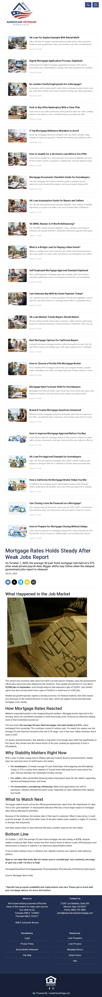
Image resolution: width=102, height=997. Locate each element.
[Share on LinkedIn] (20, 582)
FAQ (75, 961)
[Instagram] (53, 988)
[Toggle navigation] (95, 4)
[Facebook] (49, 988)
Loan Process (74, 944)
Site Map (27, 955)
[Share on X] (14, 582)
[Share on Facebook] (8, 582)
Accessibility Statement (27, 949)
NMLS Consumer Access (27, 922)
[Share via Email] (27, 582)
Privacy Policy (27, 944)
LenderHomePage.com (59, 993)
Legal (27, 938)
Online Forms (75, 955)
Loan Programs (75, 938)
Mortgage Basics (75, 949)
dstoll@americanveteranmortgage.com (75, 913)
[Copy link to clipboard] (33, 582)
